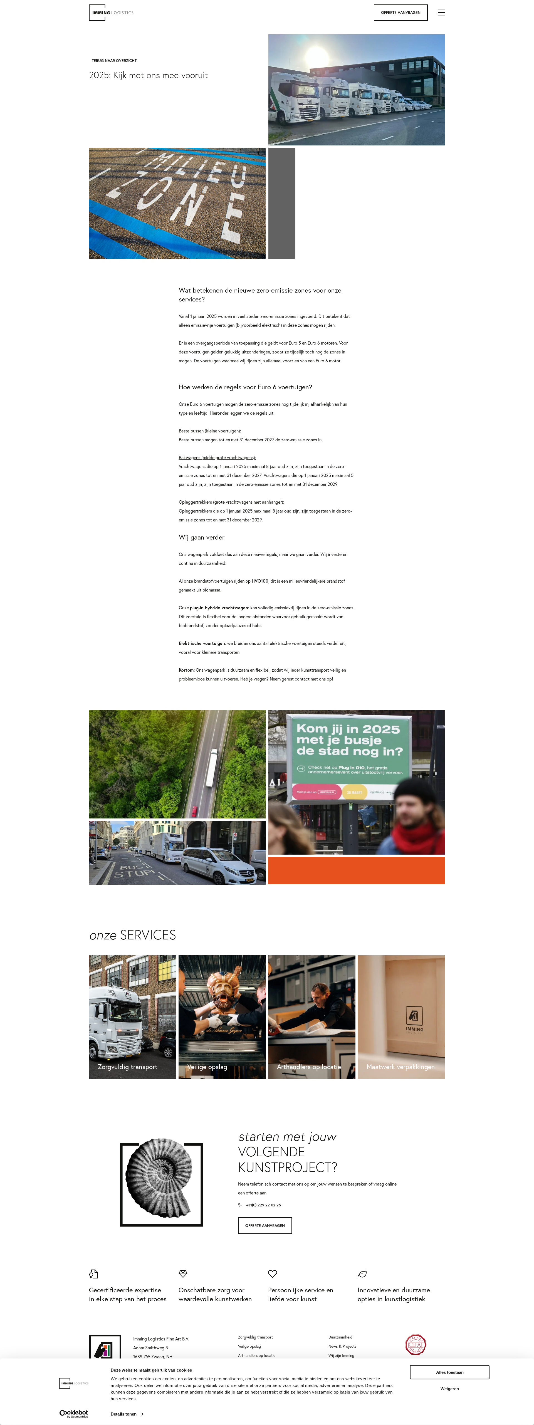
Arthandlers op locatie (256, 1355)
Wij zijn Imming (341, 1355)
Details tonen (124, 1414)
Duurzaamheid (340, 1337)
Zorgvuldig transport (255, 1337)
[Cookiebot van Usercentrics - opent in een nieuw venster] (74, 1414)
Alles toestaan (450, 1372)
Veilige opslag (249, 1346)
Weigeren (450, 1388)
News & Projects (342, 1346)
